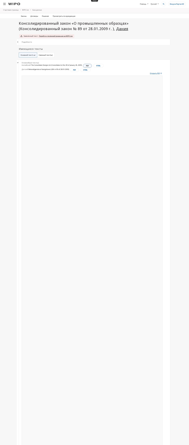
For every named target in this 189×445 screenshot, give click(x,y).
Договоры (34, 16)
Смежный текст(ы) (46, 55)
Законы (23, 16)
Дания (122, 28)
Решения (45, 16)
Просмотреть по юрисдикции (64, 16)
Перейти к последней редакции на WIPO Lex (56, 36)
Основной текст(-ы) (28, 55)
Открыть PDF (155, 73)
